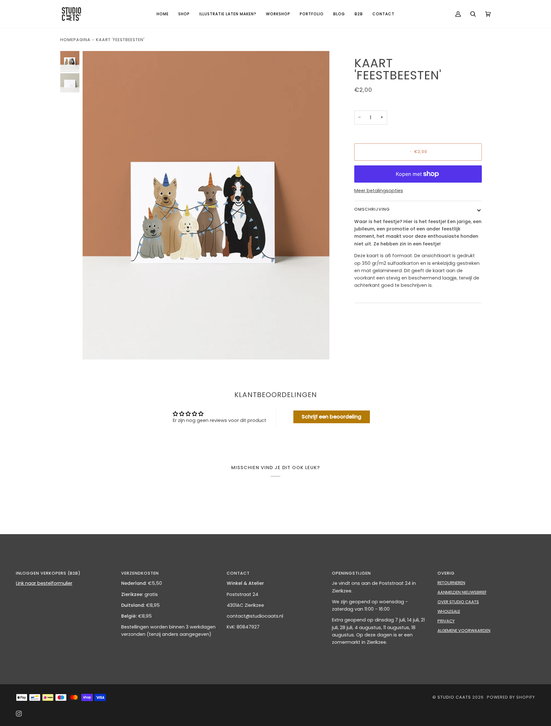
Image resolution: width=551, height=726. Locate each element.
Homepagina (75, 39)
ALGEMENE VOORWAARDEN (463, 630)
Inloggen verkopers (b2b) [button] (48, 573)
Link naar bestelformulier (44, 583)
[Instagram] (19, 713)
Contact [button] (238, 573)
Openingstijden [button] (351, 573)
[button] (184, 14)
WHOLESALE (448, 611)
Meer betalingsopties (378, 190)
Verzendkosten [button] (140, 573)
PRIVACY (446, 621)
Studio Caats (454, 697)
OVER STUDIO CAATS (458, 602)
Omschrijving (372, 209)
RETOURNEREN (451, 582)
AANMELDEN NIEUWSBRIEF (462, 592)
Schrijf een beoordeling (331, 416)
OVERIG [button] (446, 573)
